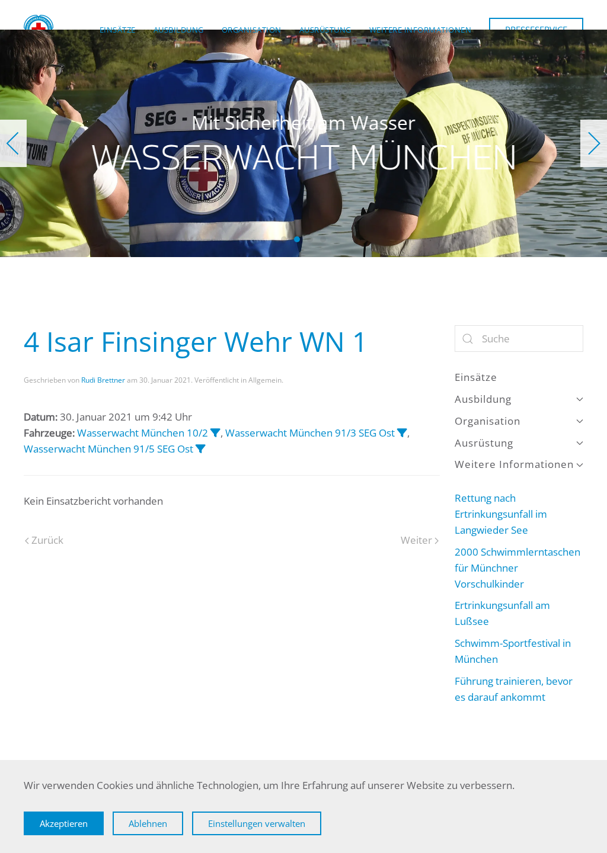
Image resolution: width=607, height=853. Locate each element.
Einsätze (118, 29)
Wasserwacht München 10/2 (142, 433)
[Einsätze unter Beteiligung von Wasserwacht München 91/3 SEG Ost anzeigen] (402, 433)
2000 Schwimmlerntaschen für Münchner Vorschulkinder (517, 568)
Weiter (416, 540)
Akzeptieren (64, 823)
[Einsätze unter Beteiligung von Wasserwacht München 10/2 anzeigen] (215, 433)
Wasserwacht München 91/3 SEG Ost (310, 433)
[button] (13, 143)
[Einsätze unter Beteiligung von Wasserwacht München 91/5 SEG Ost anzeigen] (201, 449)
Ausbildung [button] (179, 29)
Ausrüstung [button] (325, 29)
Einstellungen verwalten (256, 823)
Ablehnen (148, 823)
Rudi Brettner (103, 380)
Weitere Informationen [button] (420, 29)
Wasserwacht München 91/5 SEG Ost (108, 449)
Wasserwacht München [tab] (284, 239)
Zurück (47, 540)
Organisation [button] (252, 29)
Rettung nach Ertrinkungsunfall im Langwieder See (501, 514)
